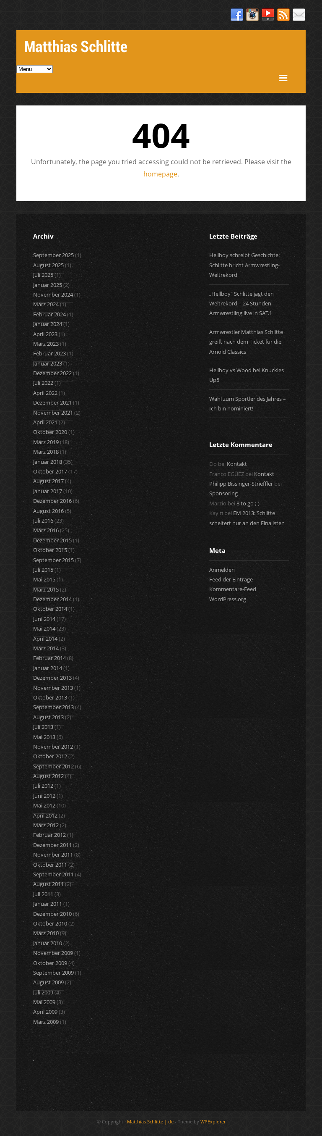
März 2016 (46, 530)
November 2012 (53, 746)
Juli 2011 (43, 894)
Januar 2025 (47, 285)
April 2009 (45, 1011)
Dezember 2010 (52, 914)
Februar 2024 (49, 314)
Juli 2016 (43, 520)
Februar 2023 (49, 353)
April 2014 (45, 638)
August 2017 (48, 481)
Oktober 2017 (50, 471)
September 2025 (53, 255)
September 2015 (53, 560)
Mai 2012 (44, 805)
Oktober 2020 (50, 432)
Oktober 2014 (50, 609)
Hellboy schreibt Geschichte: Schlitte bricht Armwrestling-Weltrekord (244, 265)
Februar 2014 (49, 658)
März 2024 (46, 304)
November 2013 (53, 688)
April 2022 (45, 393)
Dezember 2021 (52, 402)
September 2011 (53, 874)
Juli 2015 (43, 569)
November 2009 (53, 953)
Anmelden (222, 569)
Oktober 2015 (50, 550)
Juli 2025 (43, 275)
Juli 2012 (43, 785)
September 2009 (53, 972)
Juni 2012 (44, 795)
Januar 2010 (47, 943)
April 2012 (45, 815)
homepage (160, 174)
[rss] (283, 15)
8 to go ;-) (248, 503)
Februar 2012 (49, 835)
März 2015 (46, 589)
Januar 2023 (47, 363)
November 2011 (53, 854)
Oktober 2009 (50, 963)
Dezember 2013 (52, 677)
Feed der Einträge (231, 579)
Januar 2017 (47, 491)
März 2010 (46, 933)
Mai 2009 (44, 1002)
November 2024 (53, 294)
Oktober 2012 (50, 756)
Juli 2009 (43, 992)
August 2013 (48, 717)
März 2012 (46, 825)
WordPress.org (227, 599)
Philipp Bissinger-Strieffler (241, 483)
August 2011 (48, 884)
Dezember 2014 (52, 599)
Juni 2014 (44, 619)
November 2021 (53, 412)
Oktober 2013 (50, 697)
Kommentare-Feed (232, 589)
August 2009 (48, 982)
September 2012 (53, 766)
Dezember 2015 (52, 540)
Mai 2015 (44, 579)
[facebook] (237, 15)
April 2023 (45, 334)
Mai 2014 (44, 628)
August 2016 (48, 511)
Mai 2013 (44, 737)
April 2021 (45, 422)
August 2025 (48, 265)
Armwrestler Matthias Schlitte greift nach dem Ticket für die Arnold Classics (246, 341)
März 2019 (46, 442)
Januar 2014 (47, 668)
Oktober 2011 (50, 864)
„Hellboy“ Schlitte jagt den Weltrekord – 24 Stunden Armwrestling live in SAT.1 (241, 303)
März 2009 (46, 1022)
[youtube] (268, 15)
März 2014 (46, 648)
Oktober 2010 (50, 923)
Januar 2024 (47, 324)
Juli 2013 (43, 727)
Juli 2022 (43, 383)
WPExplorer (213, 1121)
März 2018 (46, 451)
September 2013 (53, 707)
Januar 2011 (47, 903)
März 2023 (46, 343)
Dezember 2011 (52, 845)
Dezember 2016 (52, 501)
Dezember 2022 (52, 373)
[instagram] (252, 15)
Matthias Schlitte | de (150, 1121)
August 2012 (48, 776)
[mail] (299, 15)
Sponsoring (223, 493)
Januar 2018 (47, 461)
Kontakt (237, 464)
